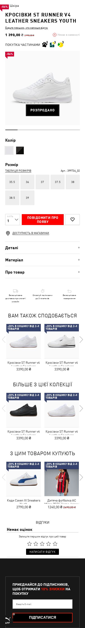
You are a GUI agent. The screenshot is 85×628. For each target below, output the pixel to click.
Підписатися (42, 617)
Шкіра (14, 5)
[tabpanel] (42, 88)
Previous (4, 339)
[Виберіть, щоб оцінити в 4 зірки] (49, 544)
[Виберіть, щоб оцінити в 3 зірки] (42, 544)
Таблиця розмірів (18, 170)
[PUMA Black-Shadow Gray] (20, 150)
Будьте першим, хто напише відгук (26, 27)
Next (81, 339)
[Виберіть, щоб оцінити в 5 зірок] (55, 544)
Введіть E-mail (23, 604)
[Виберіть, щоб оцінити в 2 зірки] (36, 544)
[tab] (42, 248)
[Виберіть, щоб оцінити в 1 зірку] (29, 544)
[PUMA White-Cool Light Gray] (9, 150)
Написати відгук (42, 551)
